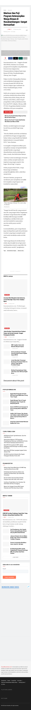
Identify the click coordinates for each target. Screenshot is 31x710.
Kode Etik (14, 680)
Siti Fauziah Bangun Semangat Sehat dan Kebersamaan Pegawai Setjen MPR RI (19, 353)
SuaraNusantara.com (6, 666)
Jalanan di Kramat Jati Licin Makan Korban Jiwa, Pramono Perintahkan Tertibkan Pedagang (18, 537)
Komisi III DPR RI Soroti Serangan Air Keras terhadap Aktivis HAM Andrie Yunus (19, 408)
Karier (8, 680)
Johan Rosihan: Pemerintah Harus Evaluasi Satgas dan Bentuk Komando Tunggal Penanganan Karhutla (15, 333)
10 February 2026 (17, 29)
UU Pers (3, 684)
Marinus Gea (20, 250)
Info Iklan (19, 680)
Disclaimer (3, 680)
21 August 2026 (11, 303)
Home (5, 10)
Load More (15, 557)
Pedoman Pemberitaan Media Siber (9, 682)
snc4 (6, 303)
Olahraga (6, 510)
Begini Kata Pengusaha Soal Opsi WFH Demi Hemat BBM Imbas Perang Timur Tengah (19, 395)
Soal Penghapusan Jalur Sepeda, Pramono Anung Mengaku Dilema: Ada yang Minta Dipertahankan (18, 531)
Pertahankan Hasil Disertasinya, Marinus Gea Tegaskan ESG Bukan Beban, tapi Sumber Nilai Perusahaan (14, 473)
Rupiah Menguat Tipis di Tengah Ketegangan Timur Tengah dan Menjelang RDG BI (18, 402)
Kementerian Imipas (11, 250)
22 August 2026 (11, 517)
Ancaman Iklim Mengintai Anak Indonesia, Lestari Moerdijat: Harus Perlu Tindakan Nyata (14, 299)
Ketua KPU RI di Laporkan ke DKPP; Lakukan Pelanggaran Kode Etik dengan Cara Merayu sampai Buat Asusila (15, 446)
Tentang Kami (22, 682)
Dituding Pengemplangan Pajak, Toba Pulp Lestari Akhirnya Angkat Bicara (19, 371)
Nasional (10, 10)
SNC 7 (9, 29)
